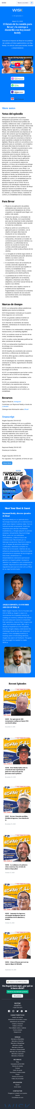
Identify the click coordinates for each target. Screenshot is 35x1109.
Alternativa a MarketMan (17, 1039)
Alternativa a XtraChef (17, 1041)
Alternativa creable (17, 1045)
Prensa (17, 1074)
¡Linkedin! (5, 406)
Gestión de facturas (17, 1017)
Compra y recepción (17, 1023)
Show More (7, 463)
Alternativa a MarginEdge (17, 1043)
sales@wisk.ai (17, 1005)
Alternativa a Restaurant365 (17, 1049)
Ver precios (17, 996)
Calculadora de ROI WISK (17, 1064)
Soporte (17, 1095)
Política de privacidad (17, 1078)
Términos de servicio (17, 1076)
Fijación (17, 1084)
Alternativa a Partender (17, 1055)
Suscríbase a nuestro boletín (17, 1072)
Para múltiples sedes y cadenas (17, 1028)
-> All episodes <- (17, 16)
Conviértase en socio (17, 1097)
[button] (31, 2)
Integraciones (17, 1032)
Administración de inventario (17, 1021)
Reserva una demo (23, 3)
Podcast (17, 1068)
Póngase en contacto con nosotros (17, 1093)
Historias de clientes (17, 1066)
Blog (17, 1062)
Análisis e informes (17, 1025)
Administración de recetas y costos (17, 1019)
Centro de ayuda (17, 1070)
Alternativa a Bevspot (17, 1047)
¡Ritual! (26, 409)
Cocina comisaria (17, 1030)
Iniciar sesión (17, 1087)
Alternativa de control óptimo (17, 1051)
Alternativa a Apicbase (18, 1053)
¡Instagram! (17, 401)
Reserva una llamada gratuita (17, 992)
